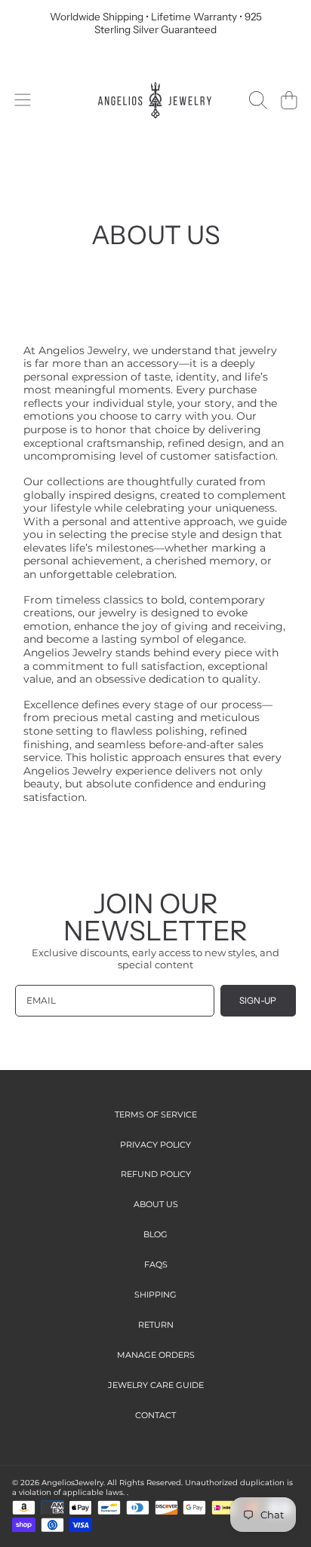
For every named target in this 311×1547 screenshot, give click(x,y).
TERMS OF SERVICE (156, 1114)
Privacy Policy (155, 1144)
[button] (22, 100)
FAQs (156, 1264)
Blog (155, 1234)
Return (156, 1324)
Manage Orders (156, 1355)
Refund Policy (156, 1174)
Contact (155, 1415)
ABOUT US (156, 1204)
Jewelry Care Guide (156, 1385)
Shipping (155, 1294)
